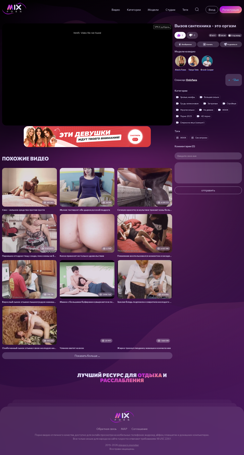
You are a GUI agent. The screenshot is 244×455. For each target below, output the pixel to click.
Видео (116, 9)
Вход (212, 9)
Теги (185, 9)
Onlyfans (191, 79)
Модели (153, 9)
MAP (124, 428)
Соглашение (139, 428)
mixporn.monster (128, 445)
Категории (134, 9)
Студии (170, 9)
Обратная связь (106, 428)
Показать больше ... (87, 355)
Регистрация (230, 9)
